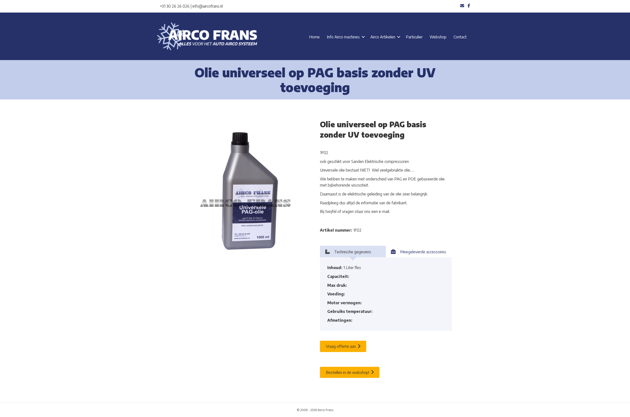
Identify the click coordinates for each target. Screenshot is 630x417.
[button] (363, 37)
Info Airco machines (343, 36)
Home (314, 36)
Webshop (438, 36)
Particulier (414, 36)
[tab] (353, 251)
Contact (460, 36)
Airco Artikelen (382, 36)
